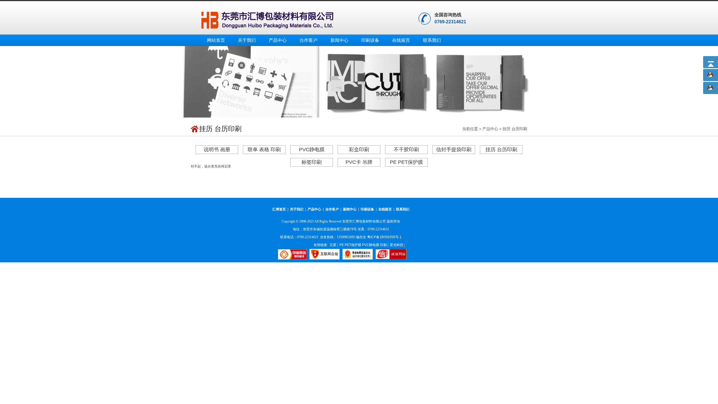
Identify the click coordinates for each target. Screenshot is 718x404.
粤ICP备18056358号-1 (384, 237)
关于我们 (247, 40)
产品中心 (278, 40)
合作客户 (308, 40)
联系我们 (432, 40)
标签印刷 (312, 162)
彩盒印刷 (359, 149)
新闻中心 (339, 40)
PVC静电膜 (312, 149)
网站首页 (216, 40)
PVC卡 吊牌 (359, 162)
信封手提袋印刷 (453, 149)
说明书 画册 (217, 149)
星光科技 (396, 245)
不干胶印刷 (406, 149)
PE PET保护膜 (406, 162)
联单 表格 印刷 (264, 149)
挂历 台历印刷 (515, 129)
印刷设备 (370, 40)
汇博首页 (279, 209)
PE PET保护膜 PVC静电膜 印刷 (363, 245)
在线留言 (401, 40)
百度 (333, 245)
